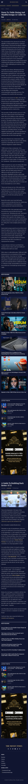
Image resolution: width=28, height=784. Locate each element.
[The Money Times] (14, 2)
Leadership (9, 488)
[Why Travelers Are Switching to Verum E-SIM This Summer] (14, 363)
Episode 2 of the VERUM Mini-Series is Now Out (13, 392)
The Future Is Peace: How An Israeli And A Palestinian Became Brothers (12, 634)
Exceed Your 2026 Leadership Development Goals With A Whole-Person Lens (12, 654)
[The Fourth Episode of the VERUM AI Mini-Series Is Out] (14, 284)
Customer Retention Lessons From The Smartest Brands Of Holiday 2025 (11, 645)
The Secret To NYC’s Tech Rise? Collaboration (13, 650)
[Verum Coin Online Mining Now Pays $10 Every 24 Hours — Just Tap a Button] (3, 405)
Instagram (11, 618)
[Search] (26, 2)
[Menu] (2, 2)
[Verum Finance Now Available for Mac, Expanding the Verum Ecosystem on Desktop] (14, 343)
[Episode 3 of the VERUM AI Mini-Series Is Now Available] (14, 324)
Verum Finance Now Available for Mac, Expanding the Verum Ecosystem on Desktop (13, 353)
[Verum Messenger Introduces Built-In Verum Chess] (14, 304)
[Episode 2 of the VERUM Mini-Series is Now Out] (14, 383)
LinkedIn (3, 618)
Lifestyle (9, 19)
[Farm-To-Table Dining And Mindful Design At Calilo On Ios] (14, 30)
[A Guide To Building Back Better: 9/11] (14, 498)
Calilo (16, 97)
